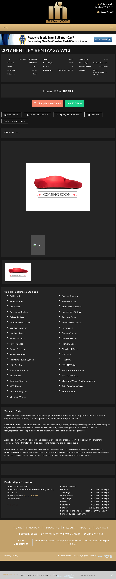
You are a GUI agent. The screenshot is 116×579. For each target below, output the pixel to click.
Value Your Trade (15, 121)
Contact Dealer (38, 114)
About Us (85, 527)
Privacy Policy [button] (88, 575)
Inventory (33, 527)
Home (17, 527)
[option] (58, 187)
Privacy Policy (11, 555)
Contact (102, 527)
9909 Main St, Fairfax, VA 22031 (61, 534)
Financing (52, 527)
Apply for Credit (69, 114)
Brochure (12, 114)
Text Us (95, 114)
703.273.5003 (106, 11)
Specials (69, 527)
